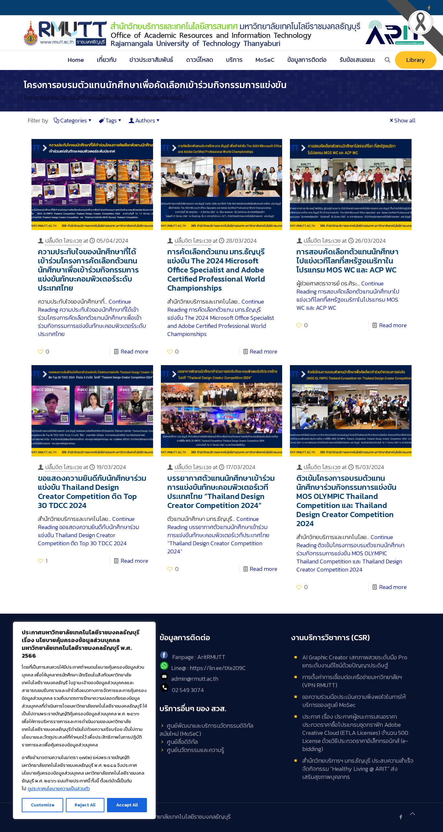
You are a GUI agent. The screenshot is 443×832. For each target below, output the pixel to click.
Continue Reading (92, 317)
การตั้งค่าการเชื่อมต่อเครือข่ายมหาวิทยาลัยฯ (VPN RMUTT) (352, 681)
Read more (134, 351)
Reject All (85, 805)
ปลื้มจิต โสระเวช (63, 240)
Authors (145, 120)
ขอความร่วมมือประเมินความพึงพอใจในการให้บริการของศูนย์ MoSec (354, 700)
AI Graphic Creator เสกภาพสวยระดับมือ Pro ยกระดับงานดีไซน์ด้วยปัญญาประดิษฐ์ (354, 661)
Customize (42, 805)
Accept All (127, 805)
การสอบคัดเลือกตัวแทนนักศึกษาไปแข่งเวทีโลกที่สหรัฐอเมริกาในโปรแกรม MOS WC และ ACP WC (347, 260)
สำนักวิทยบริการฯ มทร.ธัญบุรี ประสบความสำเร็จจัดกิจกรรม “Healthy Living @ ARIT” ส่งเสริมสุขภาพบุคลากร (357, 768)
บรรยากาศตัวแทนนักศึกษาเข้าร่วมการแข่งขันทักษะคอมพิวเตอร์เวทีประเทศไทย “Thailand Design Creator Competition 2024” (221, 491)
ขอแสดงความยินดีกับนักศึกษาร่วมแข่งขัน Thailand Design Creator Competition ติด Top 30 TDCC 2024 (92, 491)
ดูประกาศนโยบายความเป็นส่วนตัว (59, 788)
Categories (73, 120)
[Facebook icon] (400, 817)
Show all (404, 120)
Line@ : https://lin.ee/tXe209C (208, 668)
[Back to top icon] (412, 814)
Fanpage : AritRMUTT (198, 657)
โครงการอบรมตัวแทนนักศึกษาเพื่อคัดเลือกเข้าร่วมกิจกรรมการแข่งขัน (104, 97)
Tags (111, 120)
